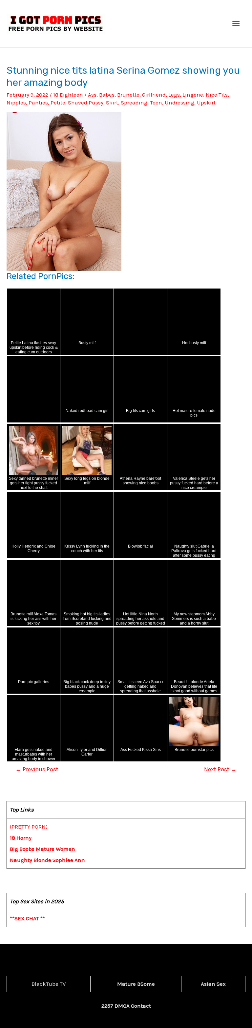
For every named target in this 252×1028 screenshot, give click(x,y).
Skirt (112, 102)
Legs (174, 94)
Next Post (220, 769)
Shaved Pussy (85, 102)
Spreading (134, 102)
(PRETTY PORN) (29, 826)
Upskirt (206, 102)
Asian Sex (213, 984)
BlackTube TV (49, 984)
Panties (38, 102)
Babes (107, 94)
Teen (156, 102)
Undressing (179, 102)
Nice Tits (217, 94)
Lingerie (192, 94)
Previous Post (36, 769)
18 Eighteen (68, 94)
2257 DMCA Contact (126, 1005)
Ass (92, 94)
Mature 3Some (136, 984)
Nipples (16, 102)
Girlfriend (154, 94)
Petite (58, 102)
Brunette (128, 94)
